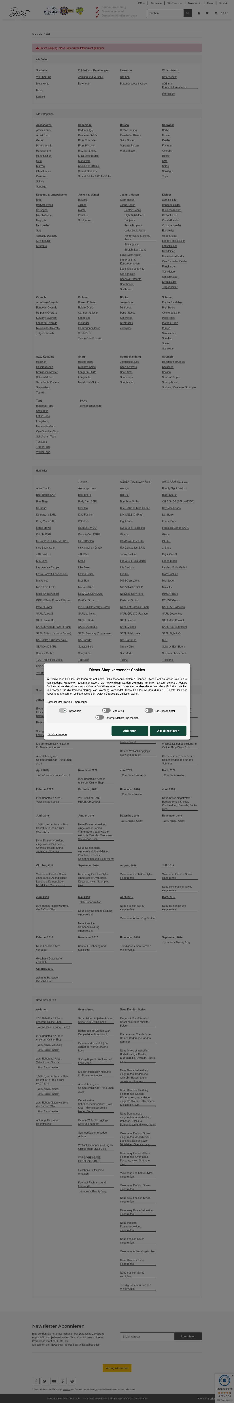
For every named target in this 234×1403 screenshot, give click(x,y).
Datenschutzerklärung (59, 702)
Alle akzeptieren (168, 731)
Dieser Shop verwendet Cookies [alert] (117, 669)
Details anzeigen (57, 734)
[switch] (63, 710)
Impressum (80, 702)
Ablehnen (130, 731)
